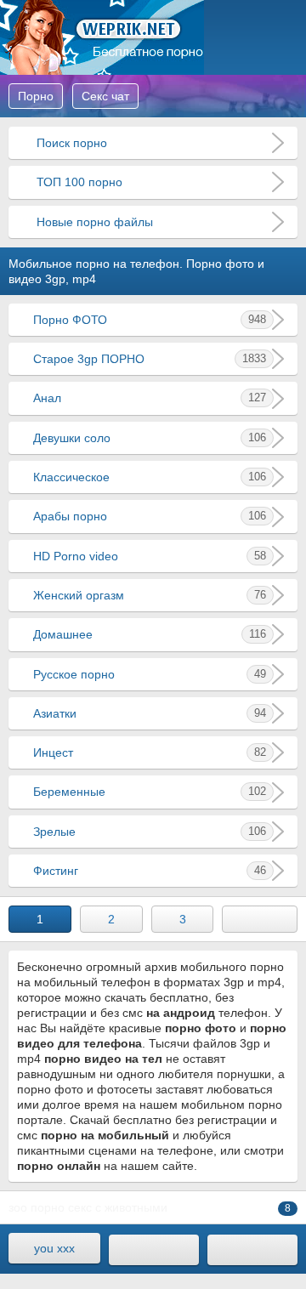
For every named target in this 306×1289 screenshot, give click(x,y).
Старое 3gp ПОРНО (149, 359)
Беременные (149, 791)
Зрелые (149, 831)
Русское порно (149, 674)
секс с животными (117, 1207)
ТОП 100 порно (77, 182)
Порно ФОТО (149, 320)
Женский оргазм (149, 595)
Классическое (149, 477)
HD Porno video (149, 556)
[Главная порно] (154, 1250)
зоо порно (36, 1207)
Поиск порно (70, 143)
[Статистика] (252, 1250)
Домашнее (149, 634)
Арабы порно (149, 516)
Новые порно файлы (93, 222)
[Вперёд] (260, 919)
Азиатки (149, 713)
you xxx (54, 1248)
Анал (149, 398)
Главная (102, 37)
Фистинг (149, 870)
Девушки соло (149, 438)
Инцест (149, 752)
